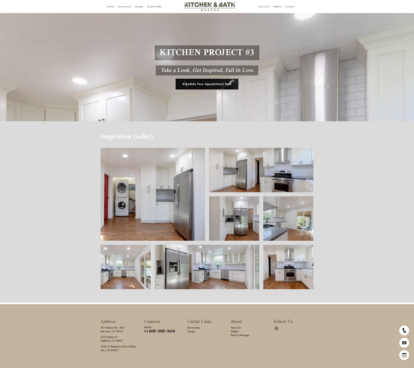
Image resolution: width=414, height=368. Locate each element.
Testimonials (154, 6)
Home (110, 6)
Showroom (124, 6)
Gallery (277, 6)
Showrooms (193, 328)
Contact (290, 6)
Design (139, 6)
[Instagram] (276, 328)
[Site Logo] (206, 6)
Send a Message (240, 335)
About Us (264, 6)
